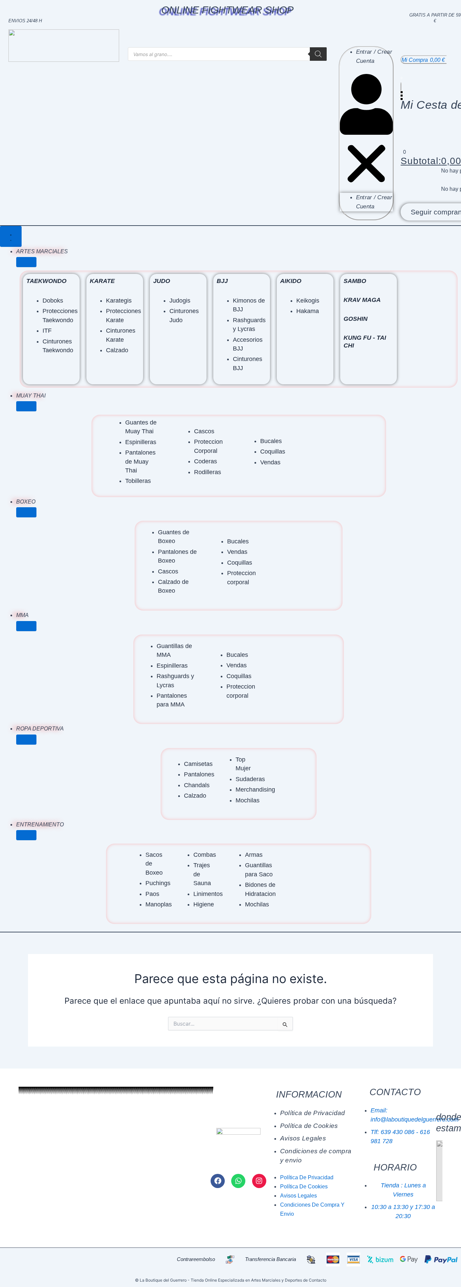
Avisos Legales (303, 1138)
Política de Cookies (309, 1125)
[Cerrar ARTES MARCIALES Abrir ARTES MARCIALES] (26, 262)
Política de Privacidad (312, 1112)
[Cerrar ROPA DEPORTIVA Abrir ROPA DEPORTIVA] (26, 740)
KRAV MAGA (362, 300)
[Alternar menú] (11, 236)
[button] (366, 133)
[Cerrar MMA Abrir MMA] (26, 626)
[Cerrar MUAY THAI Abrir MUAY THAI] (26, 406)
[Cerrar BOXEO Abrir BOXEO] (26, 512)
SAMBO (355, 281)
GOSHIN (356, 318)
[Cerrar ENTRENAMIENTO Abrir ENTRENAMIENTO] (26, 835)
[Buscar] (318, 54)
